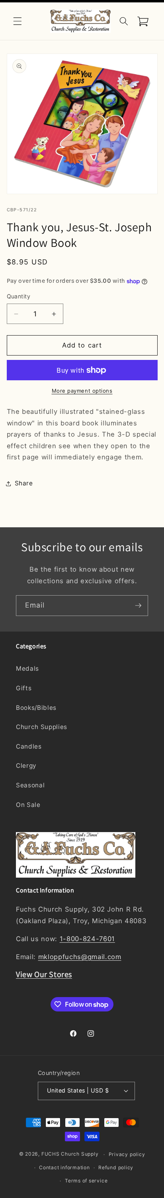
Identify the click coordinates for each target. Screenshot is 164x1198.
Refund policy (115, 1167)
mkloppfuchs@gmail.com (79, 957)
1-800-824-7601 (87, 939)
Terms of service (86, 1181)
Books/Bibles (36, 707)
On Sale (28, 805)
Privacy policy (127, 1154)
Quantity (19, 296)
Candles (29, 746)
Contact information (64, 1167)
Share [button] (24, 483)
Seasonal (30, 785)
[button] (17, 21)
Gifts (23, 688)
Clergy (26, 765)
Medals (27, 668)
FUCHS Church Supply (70, 1154)
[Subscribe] (138, 605)
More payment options (82, 390)
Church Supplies (41, 727)
